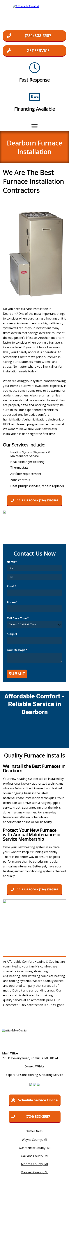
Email (17, 586)
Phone (18, 602)
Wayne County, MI (34, 1140)
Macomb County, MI (34, 1172)
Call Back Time (23, 618)
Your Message (23, 650)
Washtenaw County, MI (35, 1148)
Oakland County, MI (34, 1156)
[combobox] (34, 624)
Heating (37, 1018)
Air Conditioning (19, 1018)
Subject (12, 634)
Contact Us (53, 1018)
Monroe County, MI (34, 1164)
